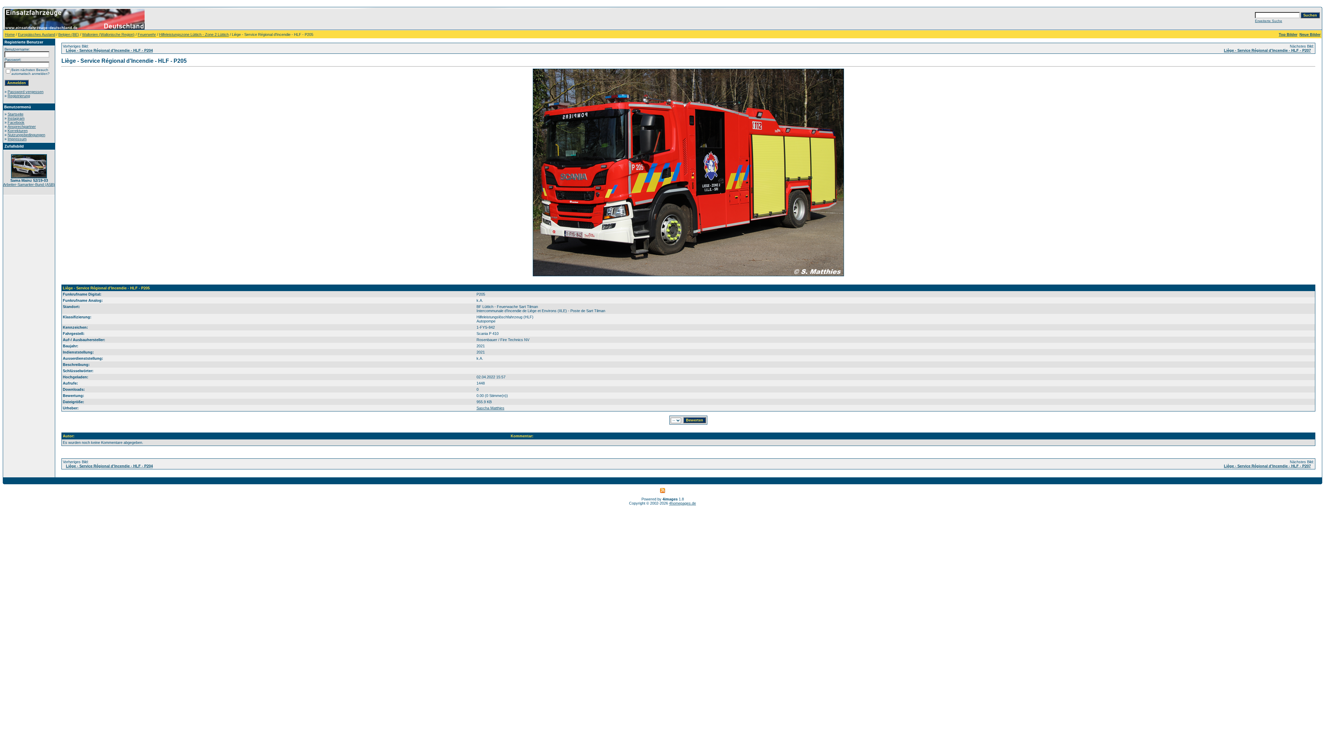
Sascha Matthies (490, 408)
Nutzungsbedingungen (26, 135)
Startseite (15, 114)
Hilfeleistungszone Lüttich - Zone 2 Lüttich (194, 34)
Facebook (16, 122)
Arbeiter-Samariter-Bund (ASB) (29, 184)
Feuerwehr (147, 34)
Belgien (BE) (68, 34)
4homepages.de (682, 503)
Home (10, 34)
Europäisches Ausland (36, 34)
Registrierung (19, 96)
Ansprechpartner (22, 127)
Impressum (17, 139)
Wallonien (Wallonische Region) (108, 34)
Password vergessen (25, 92)
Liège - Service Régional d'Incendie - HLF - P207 (1267, 50)
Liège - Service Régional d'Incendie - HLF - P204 (109, 50)
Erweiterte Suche (1268, 21)
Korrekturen (18, 131)
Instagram (16, 118)
